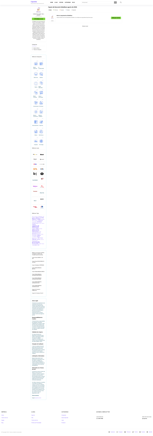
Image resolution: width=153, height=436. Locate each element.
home (51, 2)
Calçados (36, 220)
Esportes (38, 234)
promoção (36, 242)
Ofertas (38, 239)
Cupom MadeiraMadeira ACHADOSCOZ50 (36, 286)
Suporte (33, 415)
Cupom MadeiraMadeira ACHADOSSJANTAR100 (36, 275)
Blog (73, 2)
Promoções (35, 243)
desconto (35, 230)
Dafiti (37, 228)
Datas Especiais (64, 417)
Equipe (2, 420)
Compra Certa (35, 223)
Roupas (43, 243)
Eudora (42, 234)
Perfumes (42, 239)
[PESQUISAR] (115, 2)
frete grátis (34, 235)
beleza (33, 217)
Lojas (56, 2)
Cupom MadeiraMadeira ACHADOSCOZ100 (36, 282)
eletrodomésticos (36, 232)
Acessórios (36, 216)
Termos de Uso (4, 417)
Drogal (40, 231)
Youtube (143, 432)
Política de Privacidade (36, 422)
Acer (33, 216)
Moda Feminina (34, 238)
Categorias (68, 2)
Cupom (34, 224)
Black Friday (36, 219)
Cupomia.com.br (38, 397)
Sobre (2, 415)
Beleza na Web (40, 217)
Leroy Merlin (34, 236)
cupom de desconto (35, 226)
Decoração (40, 228)
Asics (43, 216)
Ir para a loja (39, 19)
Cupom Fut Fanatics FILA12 (37, 293)
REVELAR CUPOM (116, 17)
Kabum (39, 235)
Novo (41, 238)
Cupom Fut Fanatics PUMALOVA (36, 290)
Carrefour (40, 220)
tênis (38, 245)
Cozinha (43, 223)
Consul (40, 223)
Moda (38, 236)
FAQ (32, 417)
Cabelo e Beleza (36, 48)
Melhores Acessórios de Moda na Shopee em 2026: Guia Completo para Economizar (38, 253)
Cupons (61, 2)
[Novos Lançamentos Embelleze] (52, 17)
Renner (40, 243)
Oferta (34, 239)
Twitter (136, 432)
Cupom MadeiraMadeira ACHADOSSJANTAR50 (36, 278)
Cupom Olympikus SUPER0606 (38, 265)
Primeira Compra (35, 240)
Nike (39, 238)
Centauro (39, 221)
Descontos (35, 231)
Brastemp (42, 219)
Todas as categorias (37, 49)
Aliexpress (40, 216)
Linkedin (150, 432)
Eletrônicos (34, 234)
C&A (33, 220)
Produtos (63, 422)
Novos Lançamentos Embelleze (64, 15)
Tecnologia (34, 245)
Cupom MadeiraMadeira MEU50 (38, 271)
